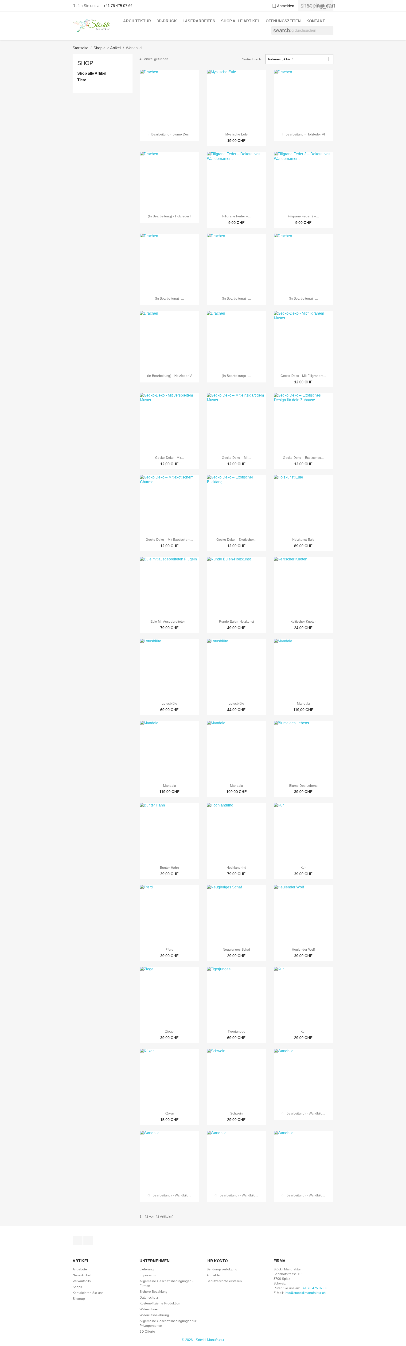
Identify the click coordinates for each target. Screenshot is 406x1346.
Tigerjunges (236, 1031)
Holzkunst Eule (303, 539)
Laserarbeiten (199, 21)
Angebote (80, 1269)
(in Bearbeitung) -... (169, 298)
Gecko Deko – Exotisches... (303, 457)
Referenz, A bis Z (298, 59)
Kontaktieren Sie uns (88, 1293)
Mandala (303, 703)
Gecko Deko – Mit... (236, 457)
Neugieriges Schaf (236, 949)
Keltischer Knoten (303, 621)
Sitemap (79, 1298)
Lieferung (147, 1269)
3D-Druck (167, 21)
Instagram (88, 1240)
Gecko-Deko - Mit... (169, 457)
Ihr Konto (217, 1261)
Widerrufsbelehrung (154, 1315)
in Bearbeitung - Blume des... (169, 134)
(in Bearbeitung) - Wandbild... (303, 1113)
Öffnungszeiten (283, 21)
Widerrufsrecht (150, 1309)
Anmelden (214, 1275)
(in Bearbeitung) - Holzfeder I (169, 216)
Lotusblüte (169, 703)
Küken (169, 1113)
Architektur (137, 21)
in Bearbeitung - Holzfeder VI (303, 134)
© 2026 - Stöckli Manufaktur (203, 1340)
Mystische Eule (236, 134)
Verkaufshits (82, 1281)
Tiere (81, 80)
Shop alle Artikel (240, 21)
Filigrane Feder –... (236, 216)
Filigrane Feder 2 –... (303, 216)
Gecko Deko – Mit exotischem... (169, 539)
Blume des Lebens (303, 785)
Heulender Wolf (303, 949)
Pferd (169, 949)
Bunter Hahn (169, 867)
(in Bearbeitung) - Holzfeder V (169, 376)
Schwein (236, 1113)
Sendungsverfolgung (222, 1269)
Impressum (148, 1275)
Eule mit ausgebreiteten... (169, 621)
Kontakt (315, 21)
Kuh (303, 867)
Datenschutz (149, 1297)
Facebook (77, 1240)
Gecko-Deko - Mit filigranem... (303, 376)
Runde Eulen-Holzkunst (236, 621)
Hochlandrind (236, 867)
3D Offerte (147, 1331)
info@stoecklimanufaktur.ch (305, 1293)
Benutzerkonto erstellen (224, 1281)
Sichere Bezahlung (154, 1291)
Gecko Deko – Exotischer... (236, 539)
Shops (77, 1287)
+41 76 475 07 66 (118, 6)
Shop (85, 63)
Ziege (169, 1031)
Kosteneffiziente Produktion (160, 1303)
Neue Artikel (81, 1275)
